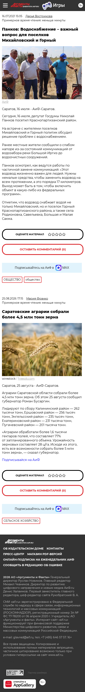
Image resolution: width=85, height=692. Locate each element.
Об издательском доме (23, 548)
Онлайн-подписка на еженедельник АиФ (38, 559)
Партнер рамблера (37, 672)
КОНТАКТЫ (55, 548)
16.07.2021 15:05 (12, 16)
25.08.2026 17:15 (12, 298)
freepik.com (26, 378)
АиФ (5, 102)
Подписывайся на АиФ (21, 460)
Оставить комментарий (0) (43, 249)
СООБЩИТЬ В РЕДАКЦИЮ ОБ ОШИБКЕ (32, 565)
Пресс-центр (13, 554)
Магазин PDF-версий (44, 554)
